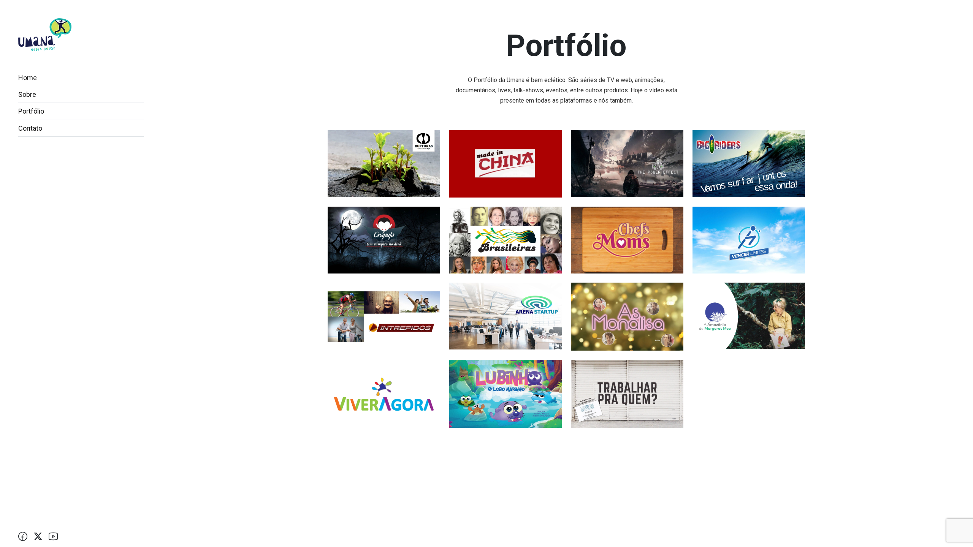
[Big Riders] (749, 163)
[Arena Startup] (505, 315)
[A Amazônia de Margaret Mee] (749, 315)
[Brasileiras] (505, 239)
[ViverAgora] (384, 393)
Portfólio (31, 111)
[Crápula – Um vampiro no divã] (384, 239)
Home (27, 78)
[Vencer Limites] (749, 239)
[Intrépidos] (384, 316)
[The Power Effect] (627, 163)
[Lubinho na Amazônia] (505, 393)
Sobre (27, 94)
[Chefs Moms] (627, 239)
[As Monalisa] (627, 316)
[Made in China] (505, 163)
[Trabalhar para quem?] (627, 393)
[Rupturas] (384, 163)
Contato (30, 128)
